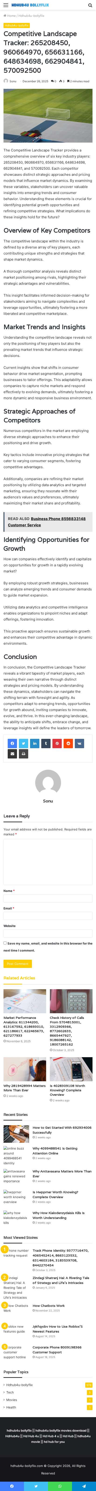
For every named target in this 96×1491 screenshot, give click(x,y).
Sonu (48, 801)
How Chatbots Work (49, 1306)
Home (11, 16)
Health (11, 1407)
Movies (11, 1400)
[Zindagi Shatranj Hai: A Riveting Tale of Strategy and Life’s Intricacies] (16, 1287)
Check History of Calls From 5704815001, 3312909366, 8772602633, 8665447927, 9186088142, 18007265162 (67, 1031)
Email (8, 908)
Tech (10, 1392)
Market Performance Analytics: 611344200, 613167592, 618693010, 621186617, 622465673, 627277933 (23, 1027)
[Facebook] (12, 743)
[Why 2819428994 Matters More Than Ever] (24, 1069)
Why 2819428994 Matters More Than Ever (24, 1088)
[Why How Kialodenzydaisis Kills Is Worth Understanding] (16, 1219)
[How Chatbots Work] (16, 1312)
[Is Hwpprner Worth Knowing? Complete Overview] (16, 1198)
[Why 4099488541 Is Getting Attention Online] (16, 1156)
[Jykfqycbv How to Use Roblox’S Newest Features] (16, 1333)
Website (9, 926)
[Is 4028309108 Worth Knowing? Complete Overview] (71, 1069)
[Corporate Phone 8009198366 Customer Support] (16, 1353)
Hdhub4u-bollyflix (31, 16)
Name (9, 891)
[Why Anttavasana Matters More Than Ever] (16, 1177)
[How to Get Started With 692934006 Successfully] (16, 1134)
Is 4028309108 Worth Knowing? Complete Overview (67, 1090)
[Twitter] (23, 743)
